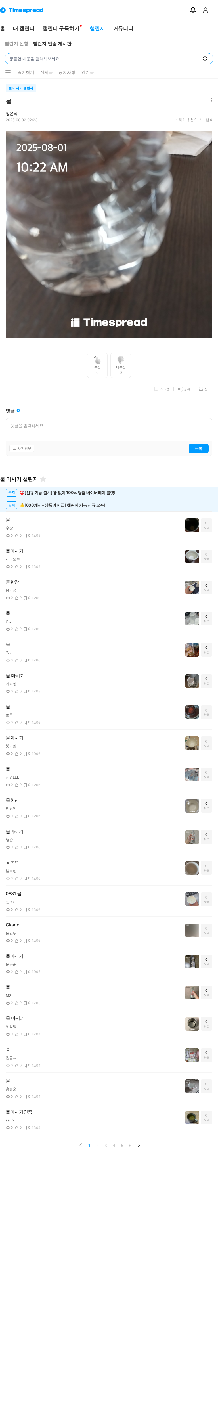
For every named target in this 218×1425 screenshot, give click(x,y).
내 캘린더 (24, 28)
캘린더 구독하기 (61, 28)
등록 (198, 448)
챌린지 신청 (16, 43)
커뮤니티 (123, 28)
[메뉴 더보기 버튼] (8, 72)
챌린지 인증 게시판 (52, 43)
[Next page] (138, 1145)
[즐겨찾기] (43, 479)
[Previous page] (80, 1145)
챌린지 (97, 28)
